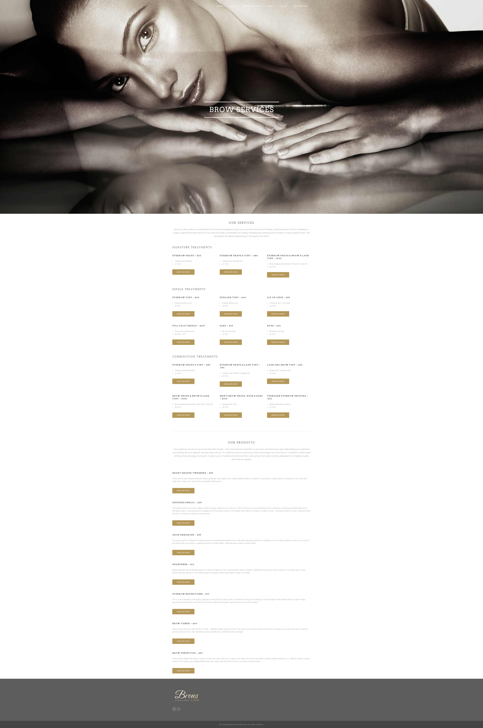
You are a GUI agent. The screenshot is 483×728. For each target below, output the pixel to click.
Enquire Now (183, 272)
